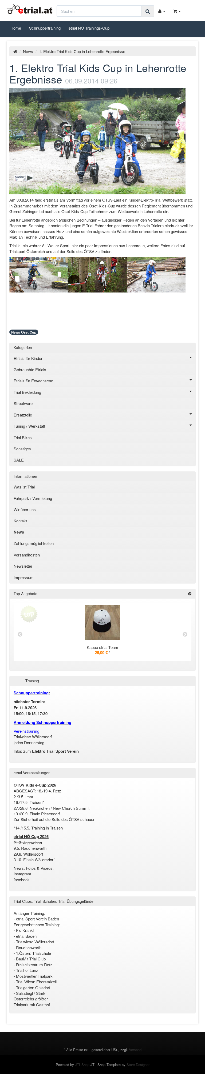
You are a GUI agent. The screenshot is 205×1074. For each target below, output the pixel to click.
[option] (102, 634)
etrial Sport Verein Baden (37, 918)
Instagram (22, 873)
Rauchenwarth (28, 947)
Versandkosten (27, 555)
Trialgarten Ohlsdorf (33, 987)
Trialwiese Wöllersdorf (35, 941)
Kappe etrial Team (102, 647)
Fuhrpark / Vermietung (33, 498)
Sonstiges (22, 448)
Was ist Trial (24, 487)
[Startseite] (15, 51)
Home (15, 28)
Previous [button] (20, 634)
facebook (22, 879)
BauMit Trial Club (31, 958)
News (28, 51)
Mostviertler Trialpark (34, 976)
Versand (135, 1049)
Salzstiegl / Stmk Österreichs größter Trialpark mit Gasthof (32, 998)
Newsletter (23, 566)
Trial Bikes (23, 437)
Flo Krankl (25, 930)
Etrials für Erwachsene (33, 380)
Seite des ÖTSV (65, 819)
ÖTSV (89, 251)
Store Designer (138, 1064)
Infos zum (46, 751)
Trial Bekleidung (27, 392)
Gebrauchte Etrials (30, 369)
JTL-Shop (82, 1064)
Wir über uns (25, 509)
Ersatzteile (23, 415)
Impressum (24, 577)
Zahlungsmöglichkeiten (34, 543)
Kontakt (20, 520)
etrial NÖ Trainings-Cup (89, 28)
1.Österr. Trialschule (33, 953)
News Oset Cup (23, 332)
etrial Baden (26, 936)
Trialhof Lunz (27, 970)
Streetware (23, 403)
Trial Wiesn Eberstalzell (36, 981)
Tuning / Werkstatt (29, 426)
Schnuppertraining (45, 28)
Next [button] (185, 634)
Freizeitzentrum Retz (34, 964)
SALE (19, 460)
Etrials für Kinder (28, 358)
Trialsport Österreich (27, 251)
